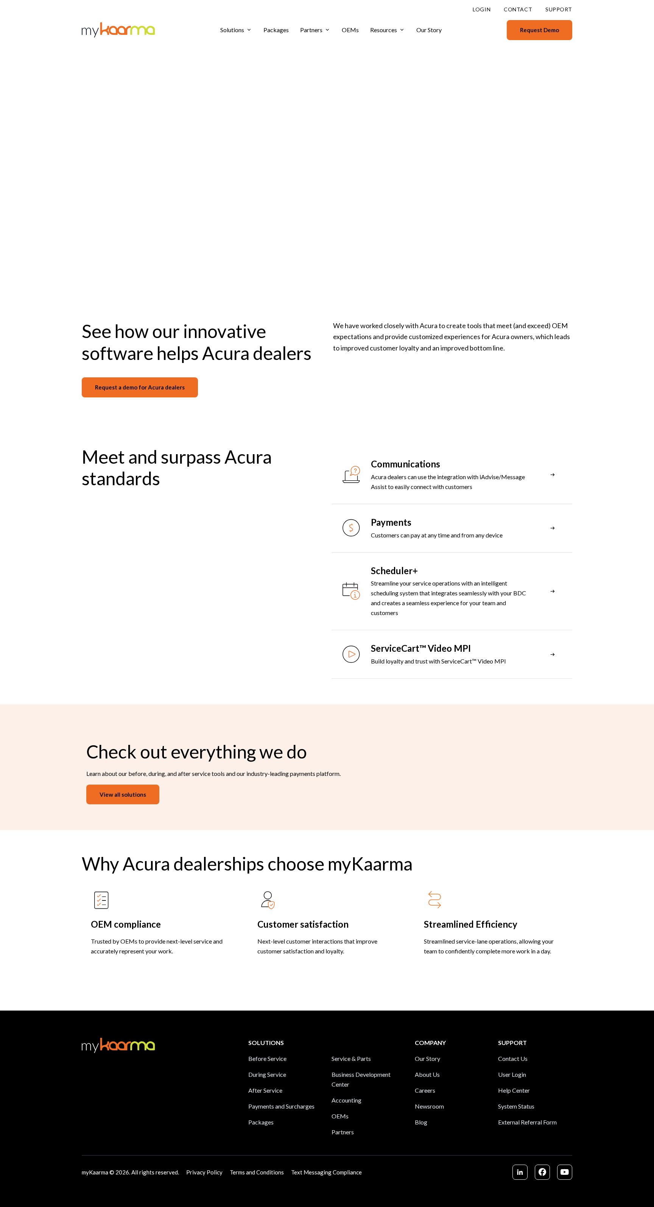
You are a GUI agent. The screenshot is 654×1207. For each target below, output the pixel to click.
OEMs (350, 29)
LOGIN (481, 9)
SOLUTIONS (266, 1042)
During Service (267, 1074)
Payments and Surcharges (281, 1106)
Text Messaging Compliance (326, 1172)
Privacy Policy (204, 1172)
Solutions (232, 29)
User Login (512, 1074)
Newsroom (429, 1106)
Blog (421, 1122)
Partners (311, 29)
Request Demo (539, 29)
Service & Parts (351, 1058)
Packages (276, 29)
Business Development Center (361, 1079)
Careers (425, 1090)
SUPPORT (558, 9)
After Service (265, 1090)
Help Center (514, 1090)
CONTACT (518, 9)
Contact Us (513, 1058)
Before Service (267, 1058)
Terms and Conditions (257, 1172)
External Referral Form (527, 1122)
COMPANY (430, 1042)
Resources (383, 29)
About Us (427, 1074)
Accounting (346, 1100)
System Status (516, 1106)
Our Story (429, 29)
